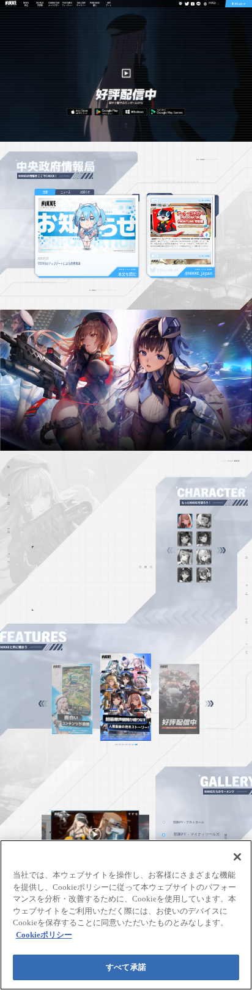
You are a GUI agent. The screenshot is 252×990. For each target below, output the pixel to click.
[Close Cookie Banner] (237, 856)
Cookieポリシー (44, 934)
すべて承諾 (126, 967)
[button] (221, 550)
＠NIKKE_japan (198, 273)
